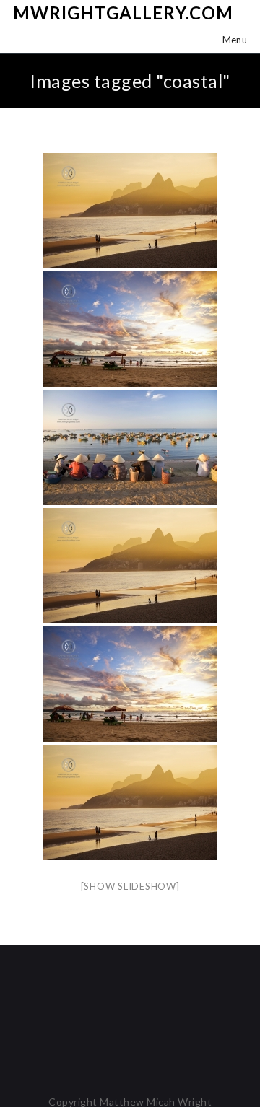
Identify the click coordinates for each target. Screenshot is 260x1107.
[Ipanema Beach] (130, 210)
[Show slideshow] (130, 886)
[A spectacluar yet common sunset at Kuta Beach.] (130, 329)
